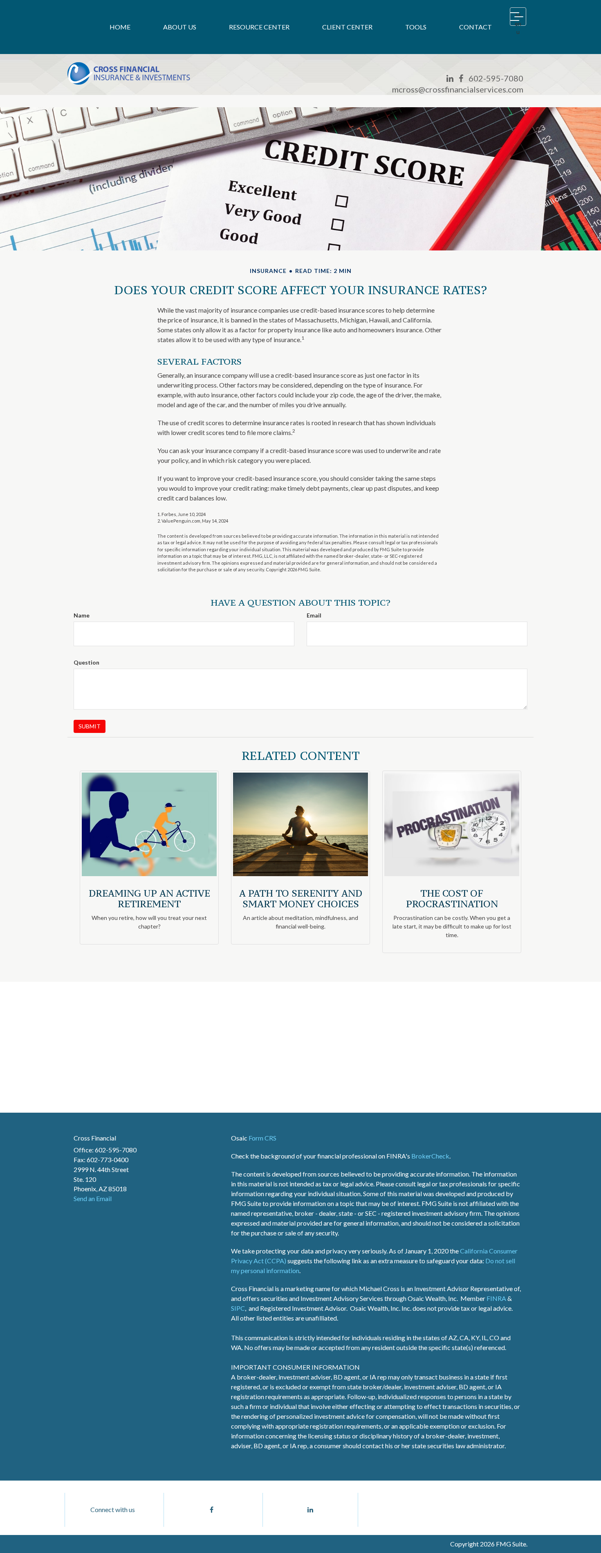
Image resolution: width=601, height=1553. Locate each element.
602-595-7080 (496, 78)
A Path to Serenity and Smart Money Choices (300, 898)
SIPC (238, 1308)
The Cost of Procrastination (452, 898)
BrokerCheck (430, 1156)
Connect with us (112, 1509)
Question (86, 662)
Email (314, 615)
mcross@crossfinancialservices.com (457, 89)
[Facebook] (461, 78)
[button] (180, 27)
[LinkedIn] (449, 78)
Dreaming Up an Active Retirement (149, 898)
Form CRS (262, 1138)
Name (82, 615)
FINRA (496, 1298)
